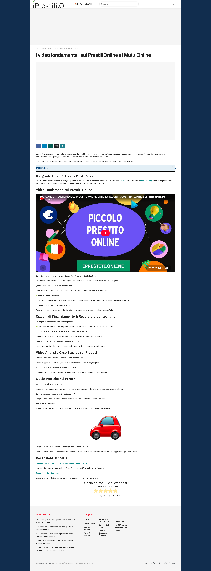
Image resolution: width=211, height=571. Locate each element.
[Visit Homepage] (51, 4)
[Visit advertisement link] (105, 24)
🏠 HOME (78, 4)
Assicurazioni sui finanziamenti (89, 521)
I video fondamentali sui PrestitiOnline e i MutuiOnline (60, 48)
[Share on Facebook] (38, 146)
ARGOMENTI (89, 4)
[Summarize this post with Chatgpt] (56, 146)
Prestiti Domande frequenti (103, 533)
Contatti (165, 563)
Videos (117, 531)
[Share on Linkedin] (44, 146)
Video (173, 563)
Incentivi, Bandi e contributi (105, 520)
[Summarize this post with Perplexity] (62, 146)
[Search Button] (136, 4)
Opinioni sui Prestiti (104, 526)
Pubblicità (156, 563)
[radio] (96, 491)
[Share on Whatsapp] (50, 146)
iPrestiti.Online (46, 563)
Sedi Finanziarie (119, 520)
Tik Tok (122, 181)
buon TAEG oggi (146, 181)
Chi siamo (147, 563)
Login (174, 4)
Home (38, 48)
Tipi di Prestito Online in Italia (120, 526)
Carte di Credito (87, 534)
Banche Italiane (87, 528)
